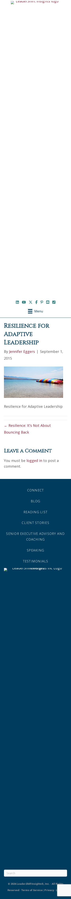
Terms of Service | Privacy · (38, 890)
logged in (34, 460)
